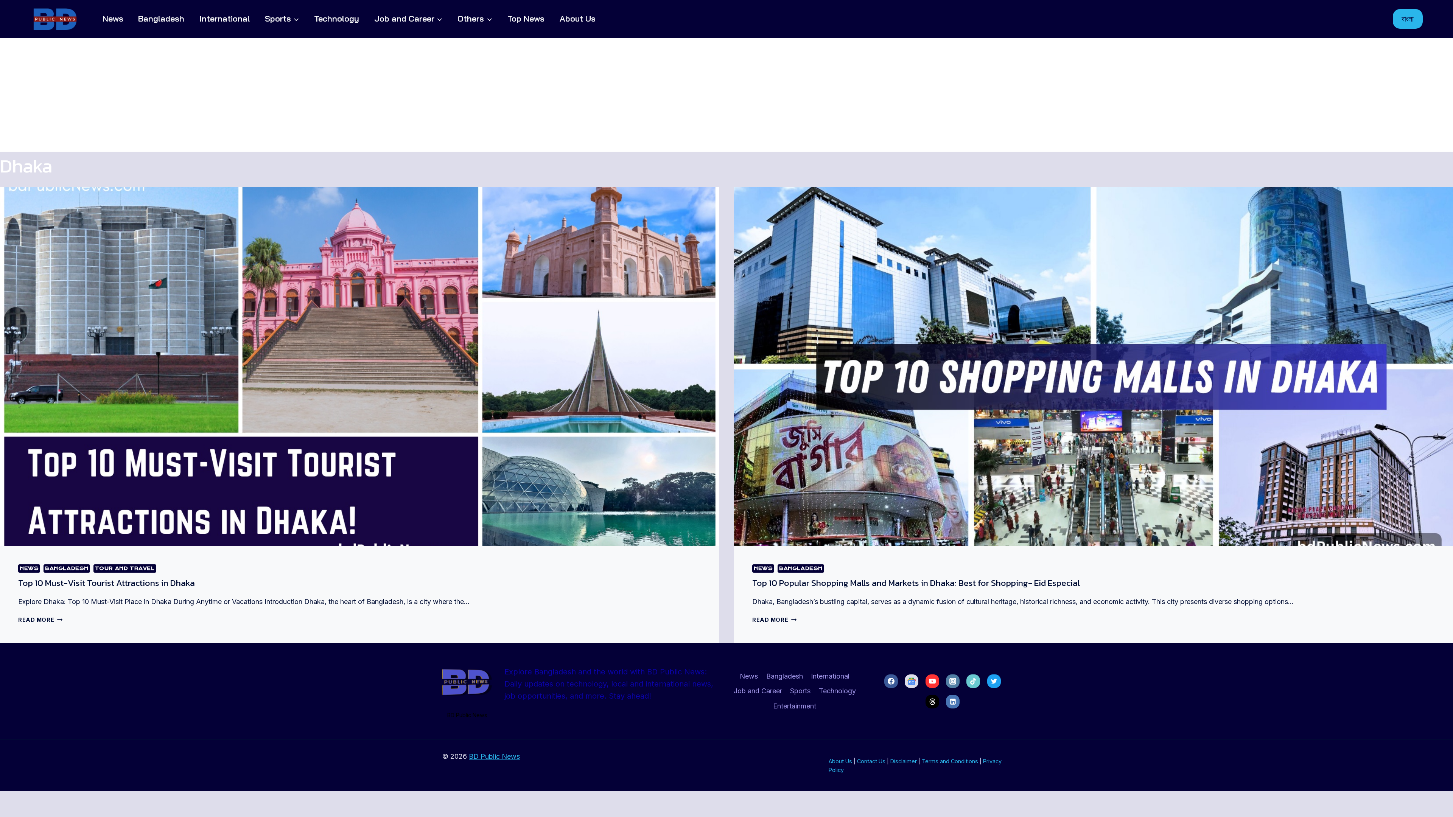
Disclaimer (903, 761)
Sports (800, 691)
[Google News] (911, 681)
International (224, 18)
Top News (525, 18)
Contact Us (871, 761)
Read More (40, 620)
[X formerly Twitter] (994, 681)
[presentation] (359, 366)
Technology (336, 18)
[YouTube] (932, 681)
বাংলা (1408, 18)
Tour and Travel (125, 568)
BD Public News (494, 756)
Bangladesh (161, 18)
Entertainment (794, 706)
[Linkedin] (953, 701)
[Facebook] (891, 681)
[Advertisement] (726, 95)
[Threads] (932, 701)
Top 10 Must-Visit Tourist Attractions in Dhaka (106, 582)
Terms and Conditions (950, 761)
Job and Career (758, 691)
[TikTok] (973, 681)
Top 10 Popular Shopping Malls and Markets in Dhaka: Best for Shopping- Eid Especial (916, 582)
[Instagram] (953, 681)
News (113, 18)
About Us (578, 18)
